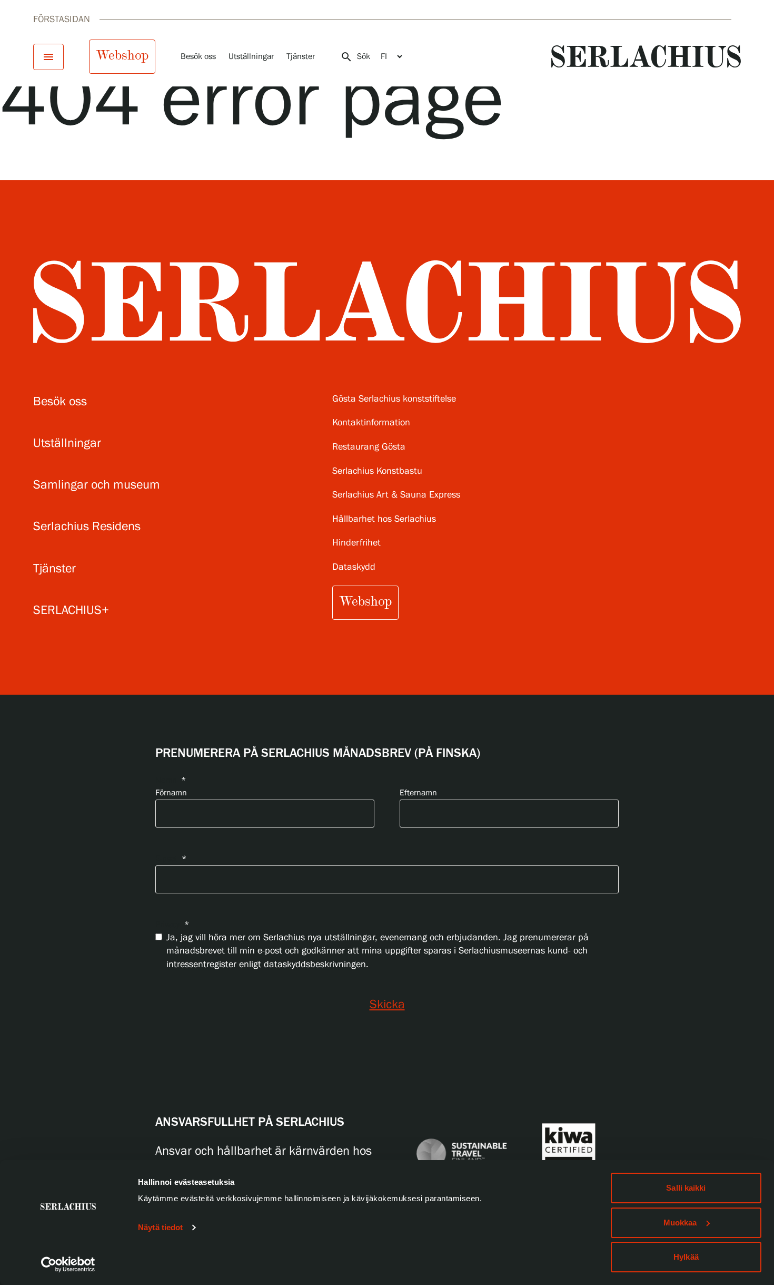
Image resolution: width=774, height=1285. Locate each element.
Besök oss (198, 57)
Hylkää (686, 1256)
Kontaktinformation (371, 423)
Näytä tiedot (160, 1227)
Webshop (122, 55)
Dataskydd (353, 567)
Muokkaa (680, 1222)
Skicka (387, 1005)
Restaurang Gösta (368, 447)
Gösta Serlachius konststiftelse (394, 399)
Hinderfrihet (356, 543)
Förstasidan (61, 19)
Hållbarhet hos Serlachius (384, 519)
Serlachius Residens (87, 526)
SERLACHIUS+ (71, 610)
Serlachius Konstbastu (377, 471)
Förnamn (171, 793)
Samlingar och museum (96, 485)
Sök (355, 57)
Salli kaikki (686, 1187)
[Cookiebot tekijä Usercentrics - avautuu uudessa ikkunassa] (68, 1264)
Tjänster (300, 57)
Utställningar (251, 57)
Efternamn (418, 793)
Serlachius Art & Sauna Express (396, 495)
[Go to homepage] (646, 56)
